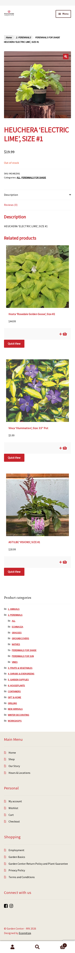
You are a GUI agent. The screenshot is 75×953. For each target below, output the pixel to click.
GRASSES (17, 632)
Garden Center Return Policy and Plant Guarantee (38, 863)
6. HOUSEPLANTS (16, 685)
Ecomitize (25, 933)
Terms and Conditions (22, 877)
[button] (66, 56)
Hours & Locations (19, 772)
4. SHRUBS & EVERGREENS (21, 673)
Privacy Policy (17, 870)
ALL (18, 177)
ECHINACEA (17, 626)
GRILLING (12, 703)
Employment (16, 850)
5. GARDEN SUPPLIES (18, 679)
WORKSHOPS (15, 720)
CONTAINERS (14, 691)
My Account (12, 947)
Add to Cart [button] (64, 334)
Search (37, 947)
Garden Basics (17, 857)
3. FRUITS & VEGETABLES (20, 667)
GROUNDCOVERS (20, 638)
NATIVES (16, 644)
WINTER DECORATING (18, 714)
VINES (15, 662)
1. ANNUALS (14, 609)
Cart (11, 815)
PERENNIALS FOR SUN (23, 656)
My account (15, 801)
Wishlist (13, 808)
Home (9, 37)
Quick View (14, 343)
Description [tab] (11, 194)
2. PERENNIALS (23, 37)
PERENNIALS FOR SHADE (47, 37)
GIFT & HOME (14, 697)
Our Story (14, 766)
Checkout (14, 821)
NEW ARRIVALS (15, 708)
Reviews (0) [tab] (10, 205)
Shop (12, 759)
